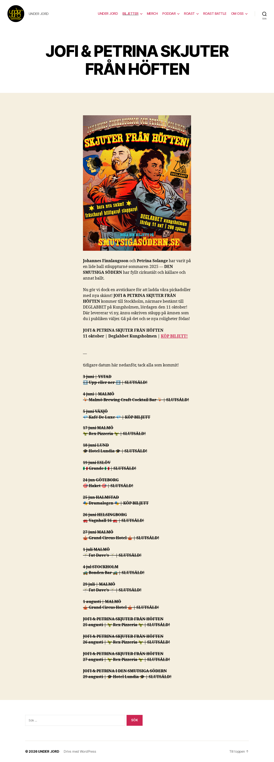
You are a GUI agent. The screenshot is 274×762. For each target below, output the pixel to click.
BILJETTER (130, 14)
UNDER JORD (108, 14)
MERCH (152, 14)
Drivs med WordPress (80, 751)
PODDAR (169, 14)
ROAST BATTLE (214, 14)
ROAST (189, 14)
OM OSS (237, 14)
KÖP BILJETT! (174, 336)
